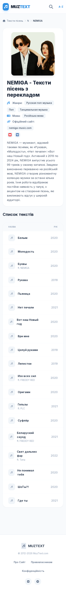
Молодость (26, 251)
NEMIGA (24, 267)
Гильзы (23, 404)
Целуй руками (28, 350)
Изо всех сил (27, 376)
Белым (22, 238)
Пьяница (24, 293)
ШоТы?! (23, 487)
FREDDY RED (27, 380)
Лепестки (24, 363)
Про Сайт (20, 562)
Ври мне (23, 336)
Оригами (24, 392)
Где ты (23, 500)
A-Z (61, 6)
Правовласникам (41, 562)
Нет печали (26, 307)
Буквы (22, 264)
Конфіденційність (33, 570)
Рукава (23, 280)
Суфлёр (23, 420)
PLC (22, 408)
